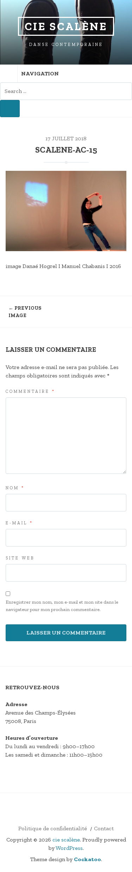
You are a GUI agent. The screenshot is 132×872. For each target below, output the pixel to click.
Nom (15, 487)
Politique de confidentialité (52, 828)
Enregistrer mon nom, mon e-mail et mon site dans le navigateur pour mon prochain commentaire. (62, 605)
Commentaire (30, 391)
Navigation (40, 73)
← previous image (24, 311)
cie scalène (66, 26)
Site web (20, 558)
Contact (104, 828)
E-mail (19, 523)
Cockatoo (87, 859)
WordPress (69, 848)
